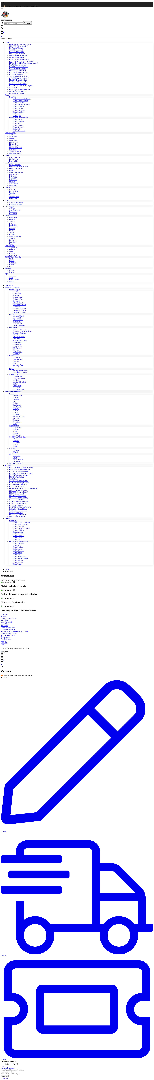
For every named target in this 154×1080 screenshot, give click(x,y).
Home (7, 569)
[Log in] (2, 26)
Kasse (3, 1066)
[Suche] (77, 28)
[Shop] (77, 656)
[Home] (77, 654)
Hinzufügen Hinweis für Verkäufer (12, 1070)
